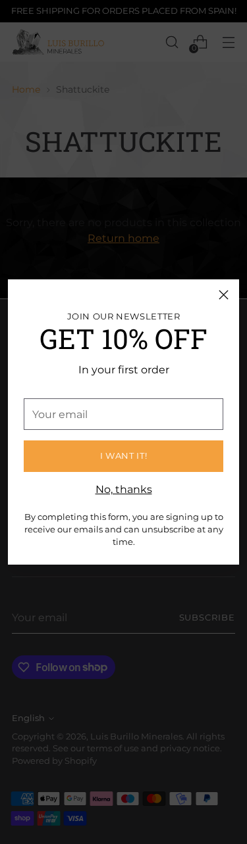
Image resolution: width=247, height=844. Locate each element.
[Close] (223, 295)
